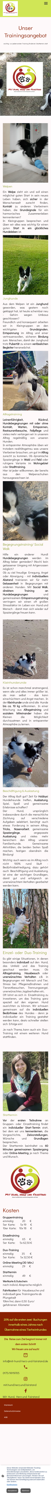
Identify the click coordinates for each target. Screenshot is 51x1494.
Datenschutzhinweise (12, 1411)
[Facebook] (25, 1391)
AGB (5, 1417)
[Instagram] (25, 1379)
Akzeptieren (12, 1491)
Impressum (8, 1405)
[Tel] (25, 1367)
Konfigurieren (12, 1485)
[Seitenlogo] (10, 8)
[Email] (25, 1355)
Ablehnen (25, 1491)
